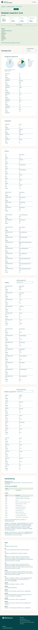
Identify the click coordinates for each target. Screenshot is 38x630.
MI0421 (20, 350)
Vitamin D (20, 313)
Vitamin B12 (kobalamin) (23, 369)
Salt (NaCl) (20, 395)
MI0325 (20, 287)
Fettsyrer (3, 31)
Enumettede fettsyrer (22, 164)
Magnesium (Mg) (21, 422)
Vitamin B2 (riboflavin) (22, 335)
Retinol (21, 299)
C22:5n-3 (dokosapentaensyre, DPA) (25, 263)
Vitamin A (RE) (21, 292)
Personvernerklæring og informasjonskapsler (27, 622)
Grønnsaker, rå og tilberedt (11, 6)
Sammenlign (19, 24)
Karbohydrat (21, 80)
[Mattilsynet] (7, 618)
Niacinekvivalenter (22, 349)
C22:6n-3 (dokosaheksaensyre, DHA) (25, 268)
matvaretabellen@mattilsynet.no (7, 627)
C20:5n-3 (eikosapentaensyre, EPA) (24, 258)
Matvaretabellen (8, 2)
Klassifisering (3, 38)
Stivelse (20, 124)
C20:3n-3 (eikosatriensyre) (23, 237)
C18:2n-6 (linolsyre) (22, 227)
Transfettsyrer (21, 159)
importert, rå (8, 42)
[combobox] (7, 9)
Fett (19, 73)
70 (19, 156)
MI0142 (20, 109)
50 (19, 102)
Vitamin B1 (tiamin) (22, 328)
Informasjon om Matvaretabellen (25, 620)
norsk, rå (18, 42)
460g (20, 209)
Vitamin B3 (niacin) (22, 342)
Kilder (2, 39)
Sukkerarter (21, 129)
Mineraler (3, 35)
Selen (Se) (20, 451)
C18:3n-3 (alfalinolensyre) (23, 232)
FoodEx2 (6, 523)
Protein (20, 94)
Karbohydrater (3, 33)
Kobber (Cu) (21, 458)
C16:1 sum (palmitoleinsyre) (23, 214)
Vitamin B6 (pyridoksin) (23, 355)
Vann (20, 107)
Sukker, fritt (20, 139)
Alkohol (20, 100)
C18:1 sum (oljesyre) (22, 219)
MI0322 (20, 294)
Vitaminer (3, 34)
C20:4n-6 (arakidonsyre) (23, 253)
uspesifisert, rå (12, 42)
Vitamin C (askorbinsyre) (23, 376)
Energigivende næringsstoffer (6, 30)
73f (19, 176)
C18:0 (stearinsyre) (22, 207)
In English (34, 2)
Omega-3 (20, 174)
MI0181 (20, 82)
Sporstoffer (3, 37)
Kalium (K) (20, 415)
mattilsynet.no (22, 623)
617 (19, 75)
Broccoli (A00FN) (13, 486)
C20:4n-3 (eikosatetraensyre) (23, 248)
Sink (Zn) (20, 444)
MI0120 (20, 396)
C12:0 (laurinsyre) (21, 192)
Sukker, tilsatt (21, 134)
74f (19, 181)
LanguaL (6, 532)
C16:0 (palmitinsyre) (22, 202)
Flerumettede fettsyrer (22, 169)
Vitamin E (20, 319)
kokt (16, 42)
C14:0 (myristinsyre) (22, 197)
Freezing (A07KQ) (18, 490)
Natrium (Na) (21, 408)
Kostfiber (20, 87)
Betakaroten (21, 306)
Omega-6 (20, 179)
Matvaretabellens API (23, 619)
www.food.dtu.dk (13, 580)
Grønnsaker (3, 6)
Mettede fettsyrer (21, 154)
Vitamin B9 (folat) (22, 362)
